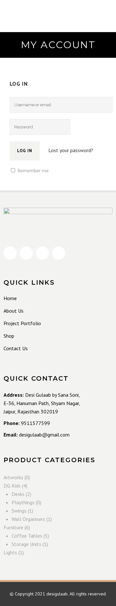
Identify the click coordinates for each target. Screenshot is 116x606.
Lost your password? (70, 150)
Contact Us (16, 348)
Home (10, 298)
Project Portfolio (22, 323)
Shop (9, 336)
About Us (14, 310)
